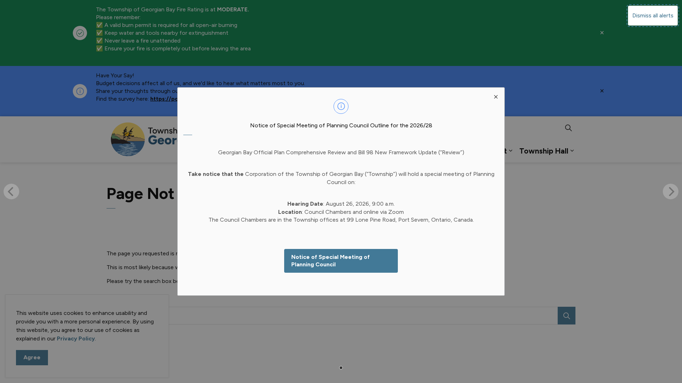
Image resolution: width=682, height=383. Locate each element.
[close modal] (495, 96)
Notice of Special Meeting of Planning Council (330, 261)
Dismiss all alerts (652, 15)
